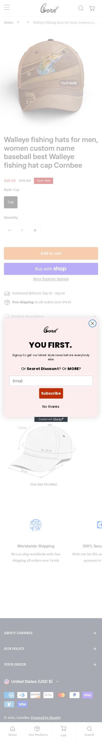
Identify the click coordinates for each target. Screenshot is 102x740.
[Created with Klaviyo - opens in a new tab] (50, 419)
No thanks (50, 406)
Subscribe (51, 393)
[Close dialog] (92, 323)
